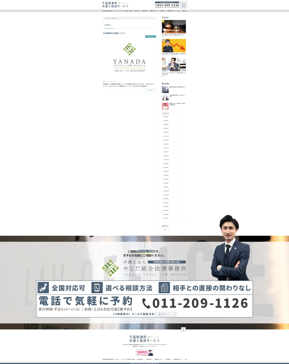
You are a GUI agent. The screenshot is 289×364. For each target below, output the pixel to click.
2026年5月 (166, 128)
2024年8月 (166, 152)
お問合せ (142, 346)
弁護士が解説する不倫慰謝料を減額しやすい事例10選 (174, 54)
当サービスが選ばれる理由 (126, 11)
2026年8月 (166, 116)
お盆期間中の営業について (114, 33)
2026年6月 (166, 124)
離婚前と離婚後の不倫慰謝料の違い (177, 87)
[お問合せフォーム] (166, 315)
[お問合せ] (183, 7)
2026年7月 (166, 120)
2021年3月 (166, 218)
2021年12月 (166, 191)
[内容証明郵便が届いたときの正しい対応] (165, 97)
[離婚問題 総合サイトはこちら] (144, 355)
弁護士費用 (144, 11)
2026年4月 (166, 132)
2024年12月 (166, 148)
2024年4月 (166, 155)
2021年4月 (166, 214)
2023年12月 (166, 159)
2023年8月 (166, 163)
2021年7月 (166, 206)
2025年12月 (166, 136)
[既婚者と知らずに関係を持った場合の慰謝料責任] (165, 106)
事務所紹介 (184, 11)
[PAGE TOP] (183, 331)
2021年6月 (166, 210)
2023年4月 (166, 167)
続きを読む (150, 90)
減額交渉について (154, 11)
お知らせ (112, 81)
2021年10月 (166, 195)
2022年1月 (166, 187)
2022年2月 (166, 183)
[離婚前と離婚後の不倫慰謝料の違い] (165, 89)
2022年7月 (166, 175)
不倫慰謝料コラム (171, 11)
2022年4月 (166, 179)
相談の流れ (137, 11)
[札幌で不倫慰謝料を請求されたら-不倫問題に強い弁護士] (115, 7)
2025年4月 (166, 144)
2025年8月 (166, 140)
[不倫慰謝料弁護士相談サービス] (144, 342)
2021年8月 (166, 202)
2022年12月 (166, 171)
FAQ (178, 11)
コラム (151, 36)
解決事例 (162, 11)
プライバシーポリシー (151, 346)
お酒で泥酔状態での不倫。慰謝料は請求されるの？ (173, 35)
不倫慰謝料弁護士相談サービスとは (110, 11)
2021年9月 (166, 198)
